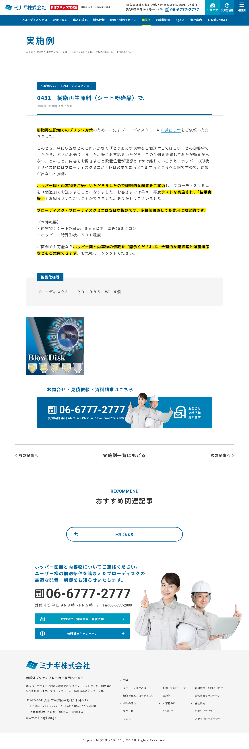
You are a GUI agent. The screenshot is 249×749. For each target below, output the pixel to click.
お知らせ (168, 711)
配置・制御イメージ (123, 20)
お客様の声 (163, 20)
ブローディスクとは (34, 20)
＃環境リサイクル (60, 106)
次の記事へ (221, 455)
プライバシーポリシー (207, 718)
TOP (126, 680)
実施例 (146, 20)
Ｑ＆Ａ (180, 20)
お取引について (217, 20)
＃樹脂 (41, 106)
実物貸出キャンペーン (207, 695)
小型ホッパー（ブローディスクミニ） (67, 86)
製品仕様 (99, 20)
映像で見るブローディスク (138, 695)
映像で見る (60, 20)
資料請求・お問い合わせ (209, 688)
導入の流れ (80, 20)
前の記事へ (28, 455)
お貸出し (169, 129)
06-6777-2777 (88, 593)
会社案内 (196, 20)
